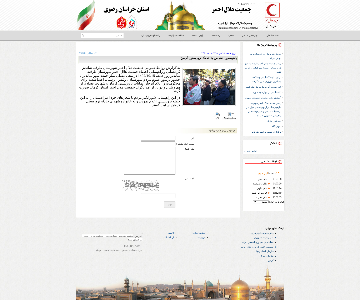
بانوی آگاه (276, 126)
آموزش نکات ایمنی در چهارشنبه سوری (263, 97)
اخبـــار (171, 233)
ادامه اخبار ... (250, 151)
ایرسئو (99, 250)
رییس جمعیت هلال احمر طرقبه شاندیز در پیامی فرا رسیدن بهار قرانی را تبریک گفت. (263, 67)
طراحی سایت (135, 250)
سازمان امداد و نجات (264, 251)
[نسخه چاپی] (217, 119)
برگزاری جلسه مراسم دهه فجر (266, 132)
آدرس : (270, 260)
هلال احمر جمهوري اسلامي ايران (258, 242)
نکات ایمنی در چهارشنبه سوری (266, 92)
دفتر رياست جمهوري (264, 237)
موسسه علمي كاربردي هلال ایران (257, 246)
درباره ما (201, 237)
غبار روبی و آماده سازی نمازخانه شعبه (263, 87)
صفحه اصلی (199, 233)
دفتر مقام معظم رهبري (262, 233)
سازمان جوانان (267, 256)
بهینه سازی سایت (111, 250)
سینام (125, 250)
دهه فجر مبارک (274, 121)
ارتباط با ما (169, 237)
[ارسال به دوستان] (229, 119)
